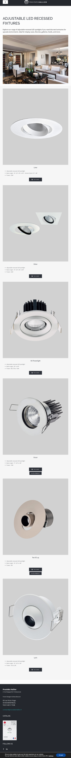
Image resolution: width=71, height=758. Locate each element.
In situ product (35, 473)
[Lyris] (35, 579)
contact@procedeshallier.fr (12, 710)
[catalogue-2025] (10, 721)
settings (51, 756)
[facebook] (3, 749)
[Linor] (35, 89)
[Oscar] (35, 379)
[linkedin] (7, 749)
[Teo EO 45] (35, 479)
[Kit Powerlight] (35, 282)
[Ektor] (35, 186)
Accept (61, 755)
